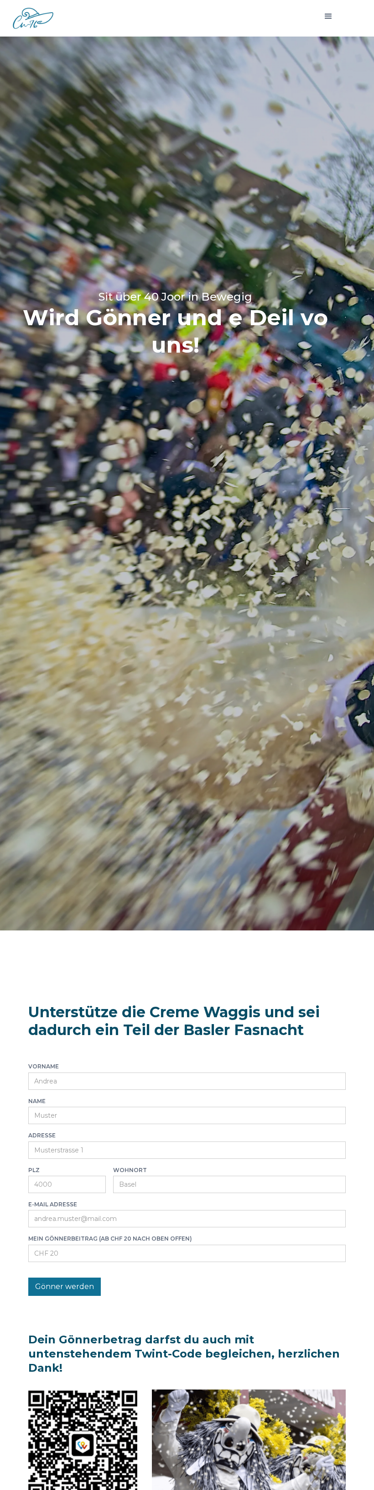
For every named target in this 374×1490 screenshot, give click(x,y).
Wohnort (130, 1170)
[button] (328, 16)
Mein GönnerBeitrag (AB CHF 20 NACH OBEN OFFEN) (110, 1239)
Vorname (43, 1066)
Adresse (42, 1135)
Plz (34, 1170)
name (37, 1101)
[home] (33, 14)
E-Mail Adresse (52, 1204)
